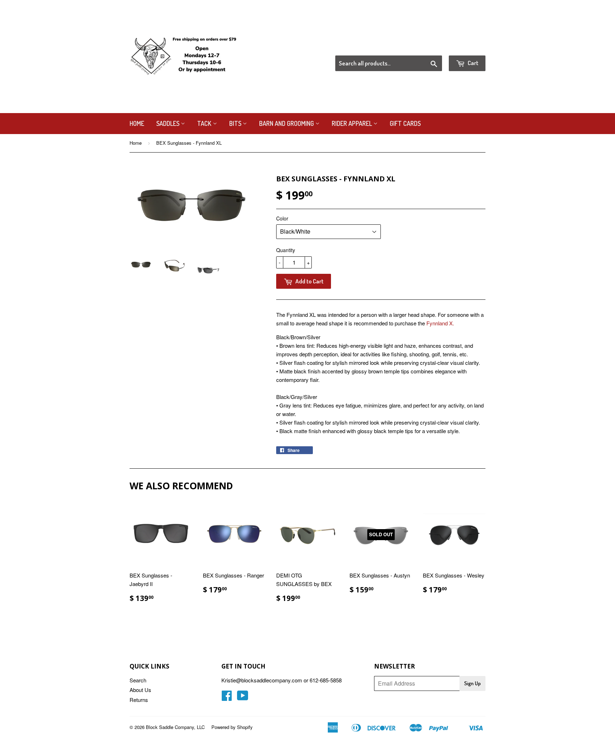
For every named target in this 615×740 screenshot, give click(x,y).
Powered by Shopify (232, 727)
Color (282, 218)
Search (138, 680)
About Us (140, 689)
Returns (139, 699)
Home (137, 123)
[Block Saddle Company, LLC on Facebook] (226, 697)
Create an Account (465, 46)
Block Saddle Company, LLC (175, 727)
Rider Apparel (352, 123)
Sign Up (472, 683)
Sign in (427, 46)
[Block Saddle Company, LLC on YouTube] (242, 697)
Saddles (168, 123)
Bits (236, 123)
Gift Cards (405, 123)
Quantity (285, 250)
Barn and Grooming (287, 123)
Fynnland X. (440, 323)
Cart (472, 62)
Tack (205, 123)
